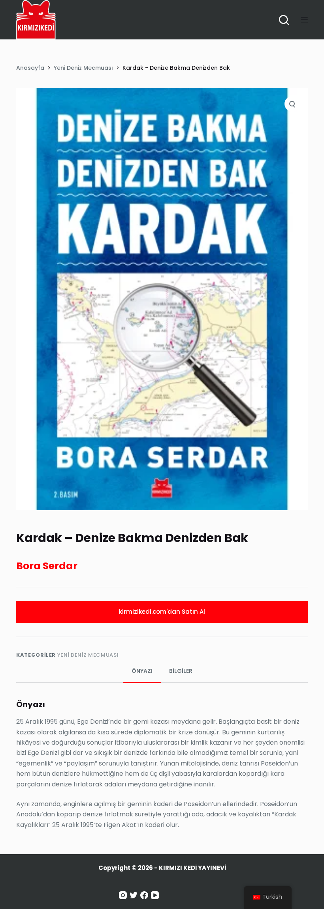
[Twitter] (134, 895)
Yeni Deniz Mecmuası (88, 655)
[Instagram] (123, 895)
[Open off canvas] (304, 19)
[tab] (142, 671)
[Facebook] (144, 895)
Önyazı (142, 671)
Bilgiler (180, 671)
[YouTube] (155, 895)
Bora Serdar (46, 566)
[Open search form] (284, 20)
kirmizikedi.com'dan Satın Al (162, 611)
